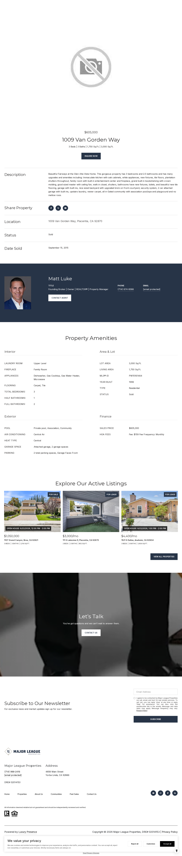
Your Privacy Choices (91, 853)
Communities (56, 794)
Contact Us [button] (91, 633)
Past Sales (74, 794)
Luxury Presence (28, 831)
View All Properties (164, 556)
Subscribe (155, 719)
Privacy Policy (141, 711)
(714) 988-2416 (12, 771)
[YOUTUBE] (153, 793)
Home (7, 794)
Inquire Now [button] (91, 156)
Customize (151, 844)
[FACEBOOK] (167, 793)
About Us (39, 794)
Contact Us (91, 794)
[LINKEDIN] (175, 793)
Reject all (134, 844)
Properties (22, 794)
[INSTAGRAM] (160, 793)
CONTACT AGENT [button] (60, 298)
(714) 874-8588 (126, 289)
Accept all (167, 844)
